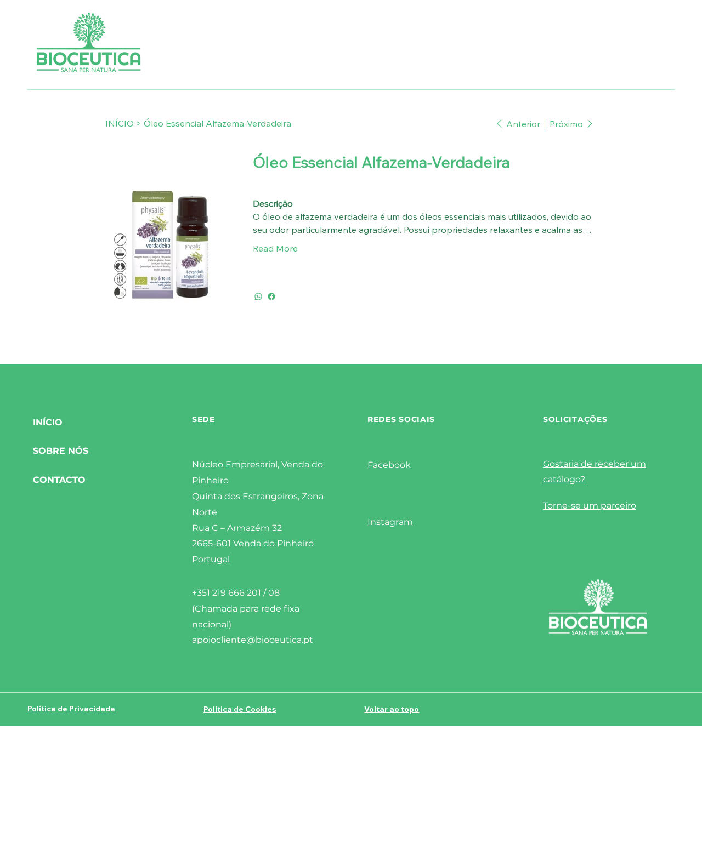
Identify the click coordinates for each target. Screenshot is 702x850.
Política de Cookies (239, 709)
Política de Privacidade (71, 709)
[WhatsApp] (258, 296)
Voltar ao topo (391, 709)
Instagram (390, 522)
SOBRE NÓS (60, 451)
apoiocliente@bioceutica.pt (252, 640)
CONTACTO (59, 480)
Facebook (389, 465)
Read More (275, 248)
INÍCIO (48, 422)
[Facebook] (271, 296)
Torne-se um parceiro (589, 505)
